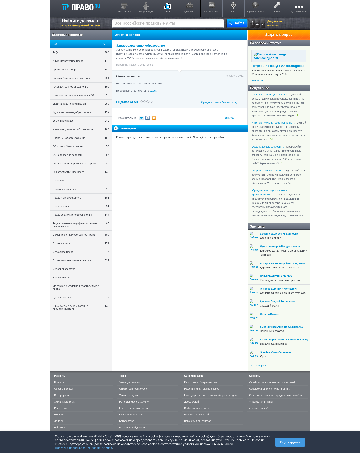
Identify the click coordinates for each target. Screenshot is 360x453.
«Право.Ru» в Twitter (261, 401)
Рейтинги (59, 427)
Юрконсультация (255, 11)
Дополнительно (299, 11)
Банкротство (126, 421)
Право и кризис (81, 206)
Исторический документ (133, 427)
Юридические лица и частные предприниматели (81, 307)
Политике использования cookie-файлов (83, 447)
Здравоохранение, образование (81, 112)
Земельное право (81, 120)
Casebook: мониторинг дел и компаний (272, 382)
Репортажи (60, 408)
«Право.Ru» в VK (259, 408)
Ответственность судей (133, 388)
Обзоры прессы (63, 388)
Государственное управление (81, 86)
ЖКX (168, 11)
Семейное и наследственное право (81, 234)
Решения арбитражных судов (201, 388)
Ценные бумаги (81, 297)
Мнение (59, 414)
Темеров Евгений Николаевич (278, 288)
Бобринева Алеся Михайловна (279, 233)
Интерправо (61, 395)
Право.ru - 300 (124, 11)
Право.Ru (81, 7)
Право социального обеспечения (81, 214)
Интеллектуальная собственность (81, 129)
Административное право (81, 61)
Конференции (146, 11)
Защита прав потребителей (81, 103)
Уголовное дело (128, 395)
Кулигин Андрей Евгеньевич (277, 301)
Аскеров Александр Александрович (282, 263)
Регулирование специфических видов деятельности (81, 225)
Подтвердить (290, 442)
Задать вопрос (279, 35)
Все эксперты (259, 80)
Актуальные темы (64, 401)
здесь (153, 90)
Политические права (81, 189)
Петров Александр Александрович (278, 66)
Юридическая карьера (132, 414)
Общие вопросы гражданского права (81, 163)
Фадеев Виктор (269, 314)
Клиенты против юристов (134, 408)
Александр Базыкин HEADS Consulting (284, 339)
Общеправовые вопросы (81, 155)
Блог (233, 11)
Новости (59, 382)
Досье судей (191, 401)
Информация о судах (196, 408)
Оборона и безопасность (81, 146)
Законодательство (130, 382)
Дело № (59, 421)
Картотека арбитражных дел (201, 382)
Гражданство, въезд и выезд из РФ (81, 95)
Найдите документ (80, 23)
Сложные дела (81, 243)
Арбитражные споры (81, 69)
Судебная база (211, 11)
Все (81, 44)
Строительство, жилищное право (81, 260)
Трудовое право (81, 277)
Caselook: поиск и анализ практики (269, 388)
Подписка (228, 117)
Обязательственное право (81, 172)
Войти (277, 11)
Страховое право (81, 251)
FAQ (81, 52)
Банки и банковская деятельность (81, 78)
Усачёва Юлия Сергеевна (275, 352)
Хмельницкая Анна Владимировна (281, 326)
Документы (189, 11)
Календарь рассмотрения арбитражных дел (210, 395)
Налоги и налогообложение (81, 137)
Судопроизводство (81, 269)
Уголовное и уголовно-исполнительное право (81, 287)
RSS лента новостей (196, 414)
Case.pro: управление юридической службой (275, 395)
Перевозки (81, 180)
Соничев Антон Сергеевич (276, 276)
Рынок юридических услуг (134, 401)
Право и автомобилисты (81, 197)
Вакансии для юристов (197, 421)
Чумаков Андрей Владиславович (280, 246)
